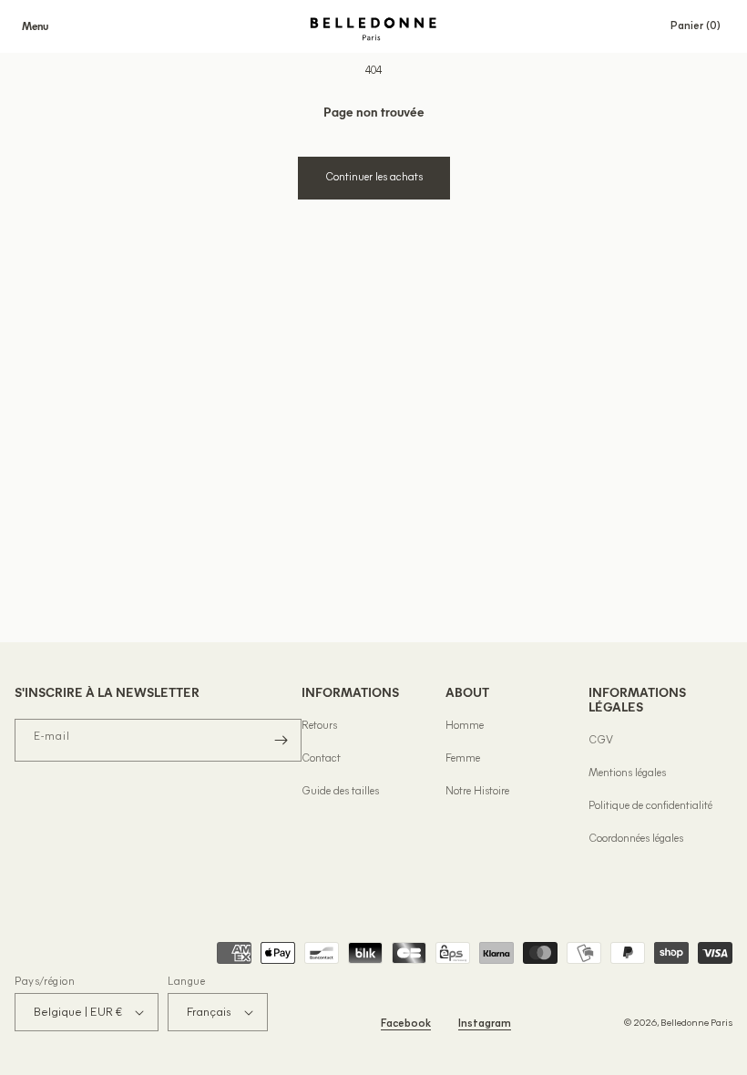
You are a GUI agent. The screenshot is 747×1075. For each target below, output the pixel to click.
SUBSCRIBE (551, 705)
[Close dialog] (705, 398)
